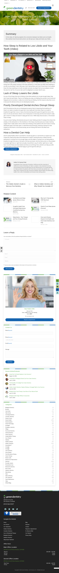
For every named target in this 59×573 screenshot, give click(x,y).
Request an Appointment (29, 319)
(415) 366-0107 (31, 7)
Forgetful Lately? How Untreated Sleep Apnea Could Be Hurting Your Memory (19, 209)
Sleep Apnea (17, 154)
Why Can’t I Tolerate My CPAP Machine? (47, 199)
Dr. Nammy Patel (29, 531)
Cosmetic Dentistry (8, 531)
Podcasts (27, 524)
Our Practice (6, 524)
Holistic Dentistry (7, 528)
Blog (26, 522)
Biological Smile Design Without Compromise (19, 395)
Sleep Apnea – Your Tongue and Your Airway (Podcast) (20, 218)
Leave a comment (45, 154)
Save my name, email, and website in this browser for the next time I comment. (20, 265)
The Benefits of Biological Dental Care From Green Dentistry (22, 378)
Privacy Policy (28, 535)
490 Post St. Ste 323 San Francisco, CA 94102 (14, 561)
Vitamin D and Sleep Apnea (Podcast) (48, 207)
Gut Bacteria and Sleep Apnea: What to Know (19, 199)
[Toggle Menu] (53, 5)
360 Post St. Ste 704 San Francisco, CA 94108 (14, 549)
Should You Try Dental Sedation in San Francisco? (20, 374)
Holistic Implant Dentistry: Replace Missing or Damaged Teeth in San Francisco (26, 387)
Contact (6, 3)
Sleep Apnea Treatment (9, 539)
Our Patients (28, 533)
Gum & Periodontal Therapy (10, 533)
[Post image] (8, 200)
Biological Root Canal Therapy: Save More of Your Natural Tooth (23, 391)
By (28, 154)
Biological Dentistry (8, 535)
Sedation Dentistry (8, 537)
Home (5, 522)
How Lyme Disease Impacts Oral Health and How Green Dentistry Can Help (48, 219)
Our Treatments (7, 526)
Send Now (10, 361)
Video (21, 154)
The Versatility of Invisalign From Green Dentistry (20, 382)
